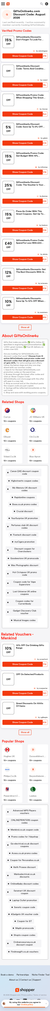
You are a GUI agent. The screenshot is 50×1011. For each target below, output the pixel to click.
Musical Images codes (25, 620)
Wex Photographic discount (24, 565)
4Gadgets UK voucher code (24, 914)
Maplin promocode (24, 928)
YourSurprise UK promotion (24, 518)
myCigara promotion (25, 542)
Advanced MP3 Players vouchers (24, 811)
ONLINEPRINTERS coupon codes (24, 821)
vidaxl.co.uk (10, 457)
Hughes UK (9, 756)
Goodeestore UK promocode (24, 558)
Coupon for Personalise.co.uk (24, 860)
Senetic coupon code (24, 907)
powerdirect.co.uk (13, 796)
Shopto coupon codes (24, 935)
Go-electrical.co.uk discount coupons (25, 845)
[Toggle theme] (46, 4)
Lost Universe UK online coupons (24, 592)
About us (13, 980)
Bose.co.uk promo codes (24, 504)
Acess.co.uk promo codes (24, 853)
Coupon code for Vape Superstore (24, 583)
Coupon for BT (24, 921)
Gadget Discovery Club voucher (24, 612)
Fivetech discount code (24, 535)
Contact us (25, 980)
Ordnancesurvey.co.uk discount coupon (24, 943)
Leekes (33, 796)
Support (37, 980)
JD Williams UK (36, 417)
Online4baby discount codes (24, 884)
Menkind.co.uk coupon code (25, 830)
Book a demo (7, 975)
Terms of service (39, 995)
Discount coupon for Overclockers (24, 550)
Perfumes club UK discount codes (24, 526)
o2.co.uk (34, 437)
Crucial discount (24, 511)
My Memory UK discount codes (24, 489)
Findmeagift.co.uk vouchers (24, 952)
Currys (7, 417)
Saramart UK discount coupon (24, 892)
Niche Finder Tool (40, 975)
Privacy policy (26, 995)
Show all (25, 327)
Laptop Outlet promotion (24, 900)
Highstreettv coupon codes (24, 481)
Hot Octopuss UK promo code (24, 573)
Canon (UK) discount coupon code (24, 472)
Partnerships (23, 975)
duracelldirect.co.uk (39, 756)
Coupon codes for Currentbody (24, 602)
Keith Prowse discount (24, 867)
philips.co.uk (10, 776)
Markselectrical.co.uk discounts (24, 875)
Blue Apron (34, 457)
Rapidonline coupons (24, 497)
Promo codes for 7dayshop (24, 837)
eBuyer (7, 437)
